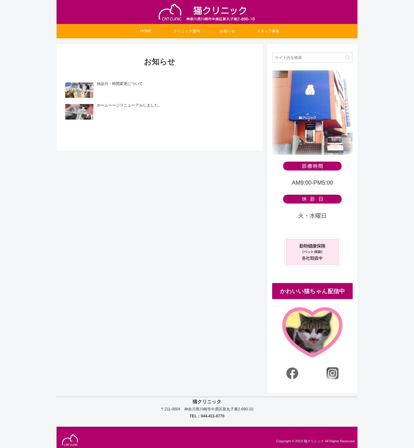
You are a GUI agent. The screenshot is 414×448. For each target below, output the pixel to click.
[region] (312, 332)
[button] (348, 57)
